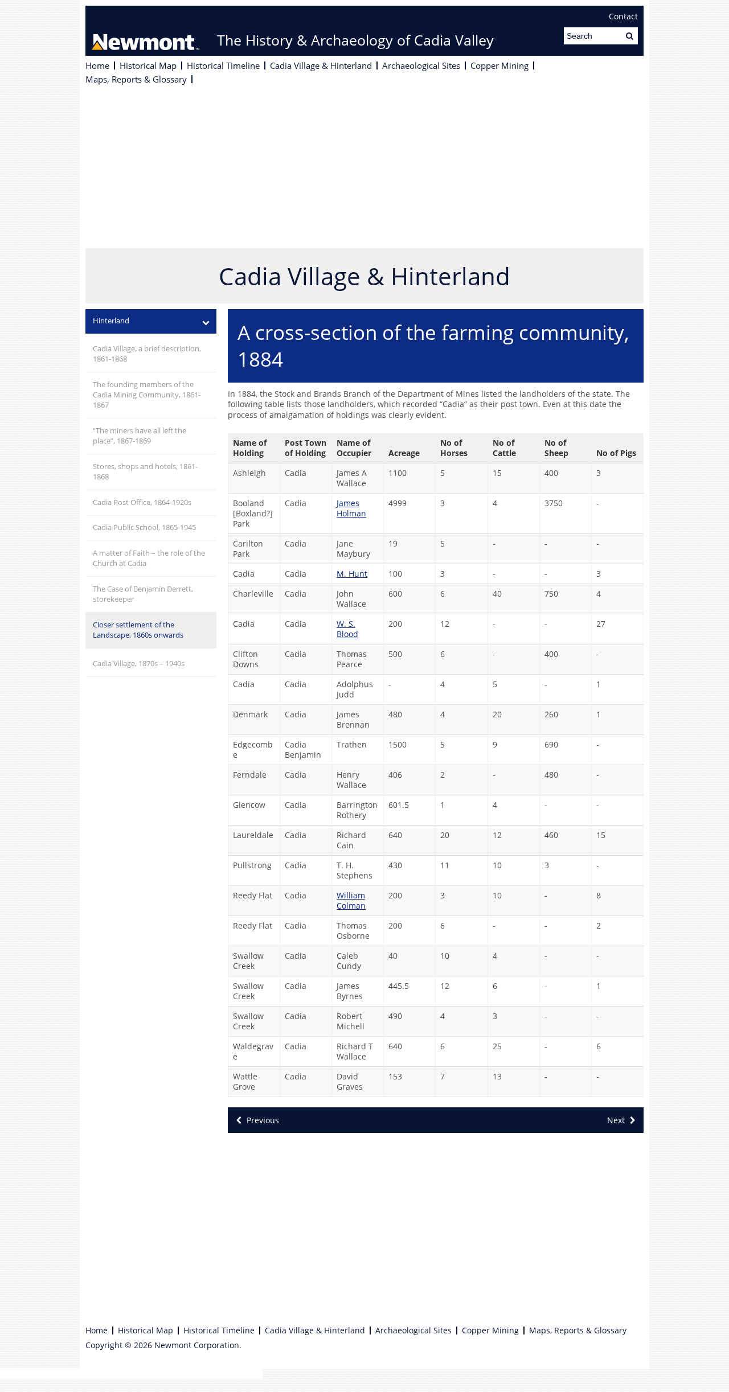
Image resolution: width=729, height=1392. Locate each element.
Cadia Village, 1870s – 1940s (139, 663)
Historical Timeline (223, 65)
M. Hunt (352, 573)
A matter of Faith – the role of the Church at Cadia (149, 558)
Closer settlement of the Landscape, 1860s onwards (138, 630)
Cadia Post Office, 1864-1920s (142, 502)
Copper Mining (499, 65)
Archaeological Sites (421, 65)
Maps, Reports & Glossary (136, 79)
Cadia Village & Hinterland (321, 65)
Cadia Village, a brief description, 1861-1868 (147, 354)
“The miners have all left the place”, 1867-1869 (139, 436)
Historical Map (148, 65)
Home (97, 65)
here (254, 1373)
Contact (623, 16)
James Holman (351, 508)
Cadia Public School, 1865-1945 (144, 527)
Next (617, 1120)
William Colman (351, 900)
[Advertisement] (364, 168)
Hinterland (111, 321)
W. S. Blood (347, 628)
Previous (261, 1120)
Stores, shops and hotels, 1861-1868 (145, 472)
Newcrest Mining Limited (145, 30)
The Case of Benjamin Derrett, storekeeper (143, 594)
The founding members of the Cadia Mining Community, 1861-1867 (146, 395)
